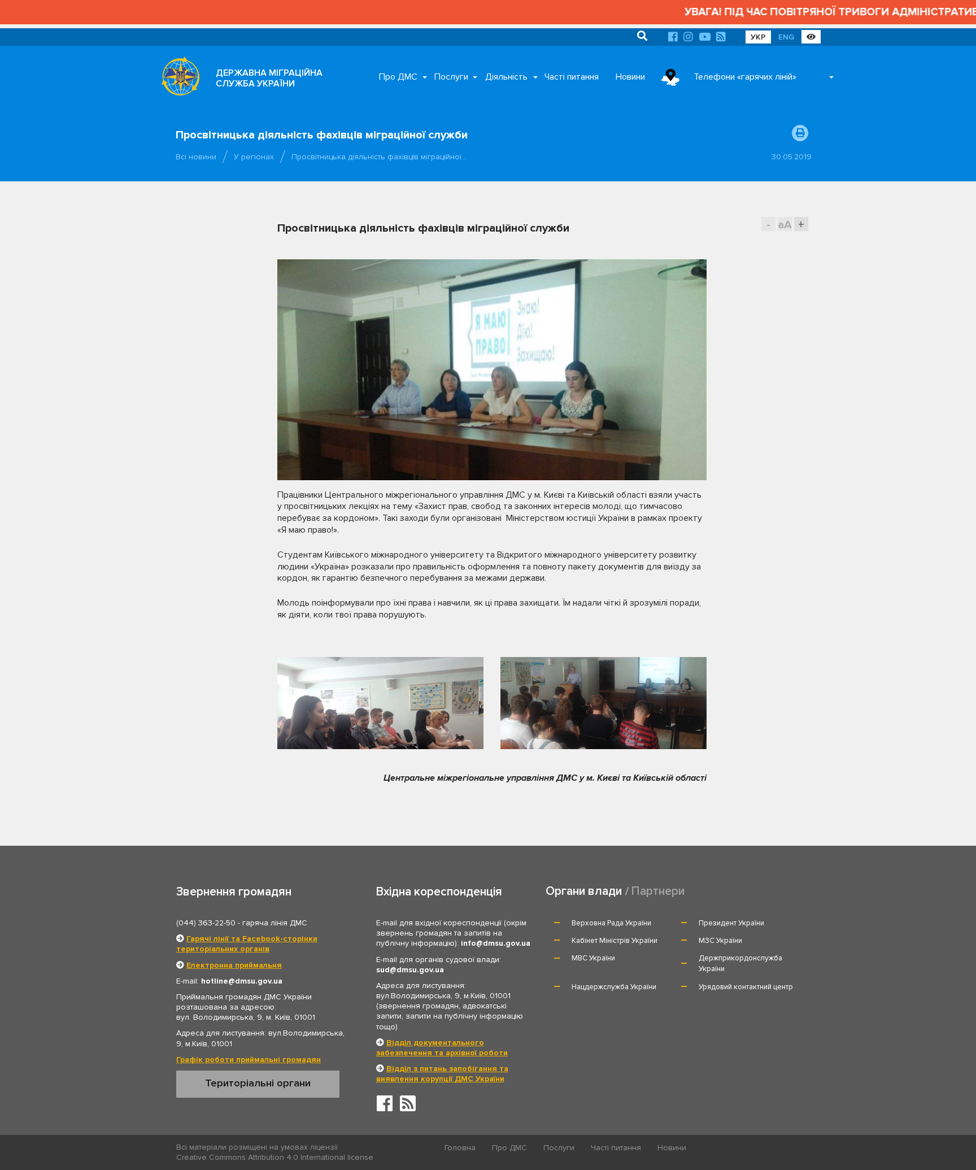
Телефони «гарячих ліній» (745, 76)
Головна (460, 1147)
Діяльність (506, 76)
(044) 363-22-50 (206, 923)
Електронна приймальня (234, 965)
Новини (630, 76)
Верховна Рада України (611, 923)
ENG (786, 37)
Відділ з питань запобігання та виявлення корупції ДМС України (442, 1074)
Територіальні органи (258, 1083)
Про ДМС (398, 76)
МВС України (593, 958)
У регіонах (254, 157)
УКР (758, 37)
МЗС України (720, 940)
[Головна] (177, 79)
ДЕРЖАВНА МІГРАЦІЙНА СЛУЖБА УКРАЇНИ (269, 78)
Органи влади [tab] (584, 891)
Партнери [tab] (658, 891)
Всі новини (196, 157)
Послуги (451, 76)
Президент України (731, 923)
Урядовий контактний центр (746, 986)
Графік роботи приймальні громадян (248, 1059)
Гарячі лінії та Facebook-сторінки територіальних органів (246, 944)
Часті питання (571, 76)
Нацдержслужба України (614, 986)
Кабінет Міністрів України (614, 940)
